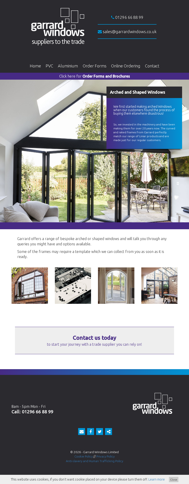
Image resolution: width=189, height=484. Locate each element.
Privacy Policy (105, 456)
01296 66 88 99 (128, 17)
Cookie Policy (83, 456)
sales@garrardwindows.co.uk (129, 31)
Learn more (156, 479)
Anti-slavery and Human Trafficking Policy (94, 461)
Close (173, 479)
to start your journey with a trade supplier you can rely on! (94, 340)
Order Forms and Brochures (94, 76)
